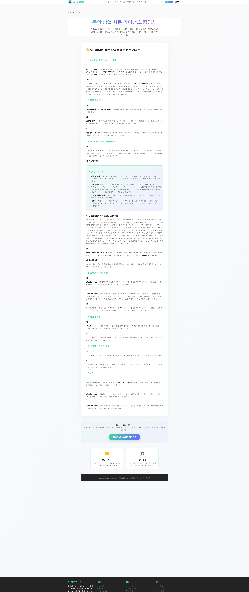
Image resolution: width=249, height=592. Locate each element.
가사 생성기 (118, 2)
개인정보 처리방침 (132, 589)
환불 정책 (129, 591)
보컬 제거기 (127, 2)
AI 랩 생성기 (107, 2)
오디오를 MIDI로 (161, 586)
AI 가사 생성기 (160, 591)
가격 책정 (142, 2)
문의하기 (100, 589)
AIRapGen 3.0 (102, 591)
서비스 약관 (130, 586)
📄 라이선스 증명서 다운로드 (124, 437)
